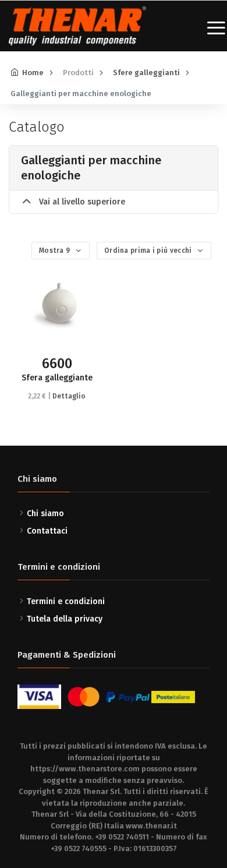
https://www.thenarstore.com (85, 768)
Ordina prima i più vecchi (149, 250)
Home (33, 72)
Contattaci (47, 531)
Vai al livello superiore (81, 202)
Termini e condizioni (66, 601)
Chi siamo (45, 513)
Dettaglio (69, 396)
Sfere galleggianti (146, 72)
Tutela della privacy (64, 619)
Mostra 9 (55, 250)
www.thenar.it (151, 825)
